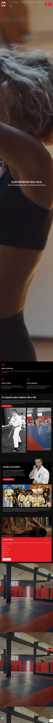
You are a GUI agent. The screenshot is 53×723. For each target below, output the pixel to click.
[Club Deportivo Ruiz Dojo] (3, 4)
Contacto (10, 6)
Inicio (10, 2)
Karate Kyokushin (15, 2)
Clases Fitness (23, 2)
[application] (18, 2)
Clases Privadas (31, 2)
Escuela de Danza (39, 2)
